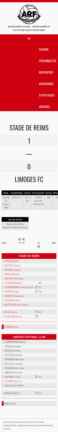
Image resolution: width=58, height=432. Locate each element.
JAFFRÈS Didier (12, 291)
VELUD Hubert (12, 261)
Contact (7, 428)
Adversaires (46, 84)
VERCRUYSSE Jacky (14, 278)
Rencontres (46, 72)
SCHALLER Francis (13, 316)
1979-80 (27, 199)
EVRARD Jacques (13, 269)
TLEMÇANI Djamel (13, 283)
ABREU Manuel (12, 274)
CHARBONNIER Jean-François (19, 287)
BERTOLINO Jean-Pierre (16, 304)
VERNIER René (11, 327)
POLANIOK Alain (12, 300)
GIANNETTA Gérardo (14, 296)
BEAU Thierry (10, 312)
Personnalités (47, 61)
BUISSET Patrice (12, 265)
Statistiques (46, 95)
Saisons (43, 49)
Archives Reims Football (19, 26)
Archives (44, 107)
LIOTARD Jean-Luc (13, 381)
